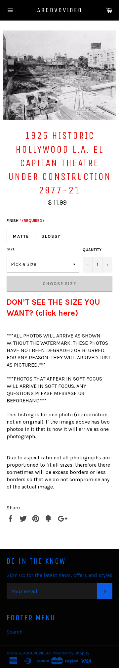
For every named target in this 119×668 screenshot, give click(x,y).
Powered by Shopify (70, 652)
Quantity (92, 249)
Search (14, 632)
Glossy (51, 236)
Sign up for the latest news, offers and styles (59, 575)
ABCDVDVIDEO (59, 10)
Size (11, 249)
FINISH (25, 220)
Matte (21, 236)
